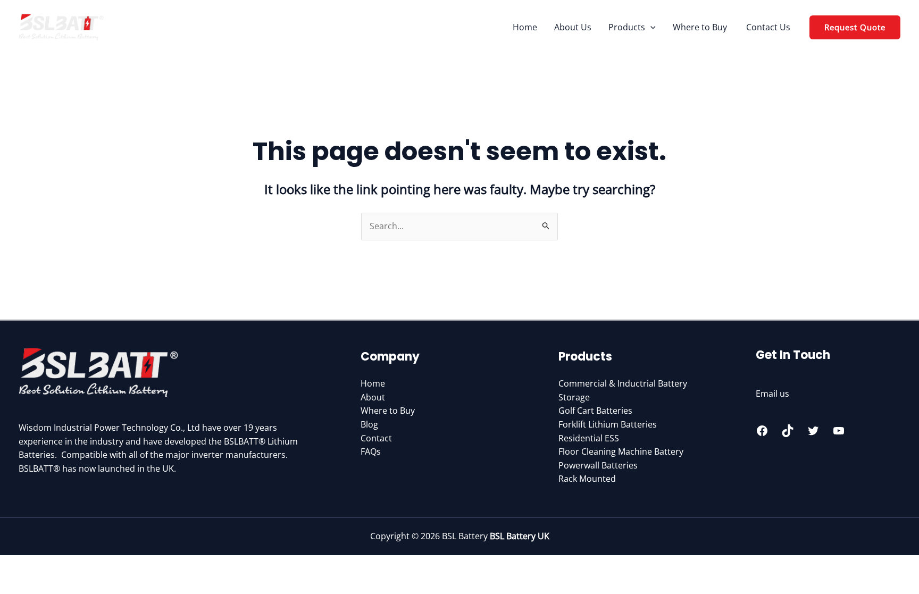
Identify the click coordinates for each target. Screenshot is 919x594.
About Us (572, 27)
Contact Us (768, 27)
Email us (772, 393)
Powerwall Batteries (598, 465)
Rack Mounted (587, 478)
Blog (369, 424)
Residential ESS (588, 438)
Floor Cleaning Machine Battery (620, 451)
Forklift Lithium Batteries (607, 424)
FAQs (371, 451)
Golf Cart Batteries (595, 410)
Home (525, 27)
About (373, 397)
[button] (650, 27)
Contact (376, 438)
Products (626, 27)
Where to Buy (701, 27)
